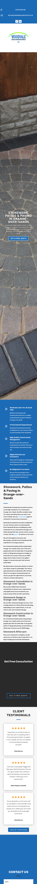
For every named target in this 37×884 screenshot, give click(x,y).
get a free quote (18, 238)
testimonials (22, 517)
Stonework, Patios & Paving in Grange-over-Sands (18, 217)
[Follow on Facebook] (16, 21)
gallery (16, 534)
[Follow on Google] (20, 21)
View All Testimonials (18, 830)
